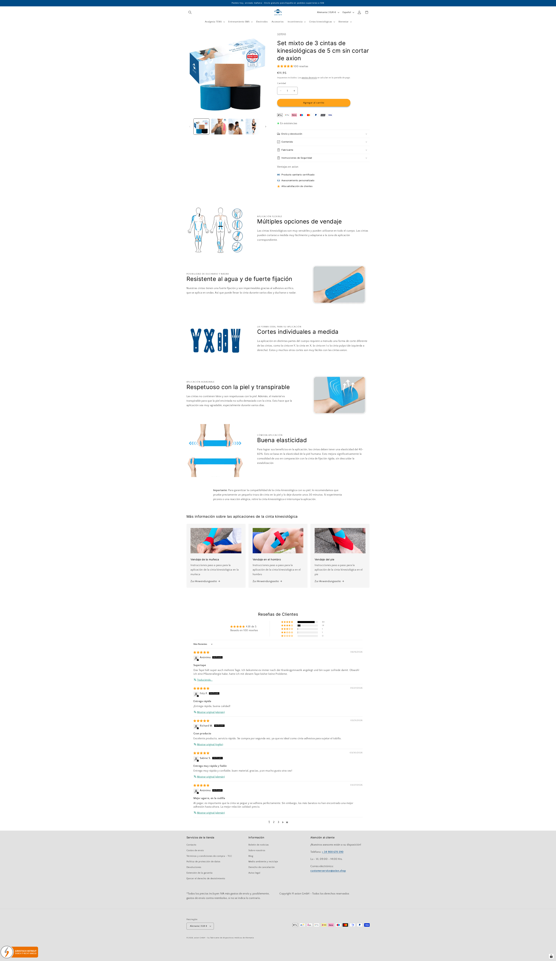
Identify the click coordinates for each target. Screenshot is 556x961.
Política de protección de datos (203, 861)
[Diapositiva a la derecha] (266, 126)
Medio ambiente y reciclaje (263, 861)
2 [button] (274, 822)
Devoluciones (193, 867)
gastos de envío (309, 78)
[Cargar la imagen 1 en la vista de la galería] (201, 126)
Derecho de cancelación (261, 867)
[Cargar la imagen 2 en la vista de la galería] (219, 126)
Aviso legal (254, 873)
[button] (190, 12)
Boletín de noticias (258, 844)
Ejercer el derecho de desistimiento (205, 878)
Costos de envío (195, 850)
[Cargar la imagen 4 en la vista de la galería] (253, 126)
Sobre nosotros (256, 850)
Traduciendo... (205, 680)
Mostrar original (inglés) (210, 744)
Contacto (191, 844)
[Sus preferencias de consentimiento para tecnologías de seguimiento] (551, 956)
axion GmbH (199, 938)
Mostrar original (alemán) (211, 712)
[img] (201, 652)
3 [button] (278, 822)
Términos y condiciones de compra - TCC (209, 856)
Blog (250, 856)
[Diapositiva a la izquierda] (189, 126)
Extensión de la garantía (199, 873)
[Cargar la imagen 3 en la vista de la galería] (236, 126)
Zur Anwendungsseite (204, 581)
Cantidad (281, 83)
